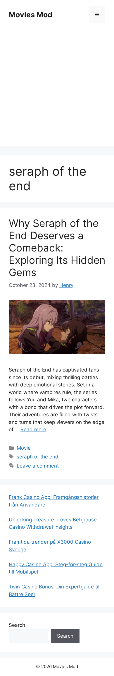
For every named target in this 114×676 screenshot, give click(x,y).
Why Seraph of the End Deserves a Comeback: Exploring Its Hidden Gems (57, 247)
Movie (24, 448)
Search (17, 625)
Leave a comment (38, 466)
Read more (33, 429)
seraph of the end (37, 457)
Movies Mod (30, 14)
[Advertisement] (57, 89)
